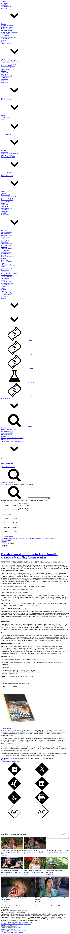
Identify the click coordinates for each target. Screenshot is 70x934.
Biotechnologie (5, 237)
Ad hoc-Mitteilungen (7, 27)
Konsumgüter (5, 270)
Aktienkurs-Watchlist (7, 433)
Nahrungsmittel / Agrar (7, 283)
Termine (3, 42)
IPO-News (4, 40)
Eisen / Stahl (4, 242)
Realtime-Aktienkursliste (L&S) (10, 153)
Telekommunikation (6, 294)
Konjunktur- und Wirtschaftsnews (10, 32)
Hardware (3, 258)
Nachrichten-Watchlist (7, 431)
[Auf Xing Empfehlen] (14, 790)
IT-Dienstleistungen (6, 268)
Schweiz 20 (4, 77)
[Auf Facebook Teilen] (14, 775)
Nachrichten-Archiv (11, 925)
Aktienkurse (4, 150)
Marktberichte (5, 33)
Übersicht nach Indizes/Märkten (10, 61)
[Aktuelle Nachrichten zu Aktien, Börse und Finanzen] (8, 467)
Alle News (4, 8)
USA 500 (3, 71)
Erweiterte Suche (6, 134)
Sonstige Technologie (7, 293)
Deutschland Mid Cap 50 (8, 66)
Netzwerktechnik (6, 285)
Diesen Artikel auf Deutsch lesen (10, 761)
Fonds (30, 340)
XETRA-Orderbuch (6, 172)
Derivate (30, 368)
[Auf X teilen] (41, 775)
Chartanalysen (5, 38)
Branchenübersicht (6, 100)
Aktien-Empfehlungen (18, 924)
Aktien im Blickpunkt (7, 25)
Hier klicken (4, 760)
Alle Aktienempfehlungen (8, 37)
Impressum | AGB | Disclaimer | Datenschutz (13, 931)
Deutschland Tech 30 (7, 67)
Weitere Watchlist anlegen (8, 429)
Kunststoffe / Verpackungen (9, 273)
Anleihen (30, 354)
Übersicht (3, 174)
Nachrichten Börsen (6, 924)
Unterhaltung (4, 296)
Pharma (3, 288)
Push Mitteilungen (6, 540)
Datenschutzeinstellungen (8, 927)
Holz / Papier (4, 260)
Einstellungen (5, 436)
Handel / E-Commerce (7, 257)
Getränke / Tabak (6, 253)
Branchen (3, 98)
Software (3, 291)
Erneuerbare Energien (7, 245)
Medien (3, 115)
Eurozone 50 (4, 74)
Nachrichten (4, 3)
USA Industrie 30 (6, 69)
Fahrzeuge (4, 247)
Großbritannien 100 (6, 76)
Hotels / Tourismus (6, 261)
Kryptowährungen (6, 398)
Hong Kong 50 (5, 82)
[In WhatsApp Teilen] (14, 804)
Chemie (3, 238)
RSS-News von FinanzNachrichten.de (12, 932)
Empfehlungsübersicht (7, 35)
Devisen (30, 396)
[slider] (3, 548)
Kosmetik (3, 271)
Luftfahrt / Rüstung (6, 276)
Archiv (3, 119)
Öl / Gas (3, 286)
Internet (3, 266)
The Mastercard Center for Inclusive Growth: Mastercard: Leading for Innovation (29, 555)
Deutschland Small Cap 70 (8, 64)
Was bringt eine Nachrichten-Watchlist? (12, 438)
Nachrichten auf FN (6, 6)
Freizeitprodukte (5, 250)
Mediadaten (19, 927)
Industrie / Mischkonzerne (8, 265)
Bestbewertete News (7, 29)
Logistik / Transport (6, 275)
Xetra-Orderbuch (15, 922)
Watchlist (30, 426)
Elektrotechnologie (6, 243)
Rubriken (3, 24)
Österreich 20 (4, 79)
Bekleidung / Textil (6, 235)
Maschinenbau (5, 278)
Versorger (3, 298)
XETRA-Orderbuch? (7, 176)
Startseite (3, 1)
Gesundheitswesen (6, 252)
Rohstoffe (3, 289)
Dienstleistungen (5, 240)
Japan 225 (4, 81)
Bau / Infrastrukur (6, 233)
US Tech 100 (4, 72)
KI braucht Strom (6, 728)
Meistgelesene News (7, 30)
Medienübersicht (5, 117)
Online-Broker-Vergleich (8, 157)
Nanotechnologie (6, 281)
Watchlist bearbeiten (6, 434)
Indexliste (3, 193)
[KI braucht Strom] (18, 727)
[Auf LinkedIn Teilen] (41, 790)
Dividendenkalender (6, 155)
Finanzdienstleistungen (7, 248)
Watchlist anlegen (6, 439)
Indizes (3, 59)
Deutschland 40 (5, 62)
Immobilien (4, 263)
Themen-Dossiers (6, 43)
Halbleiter (3, 255)
